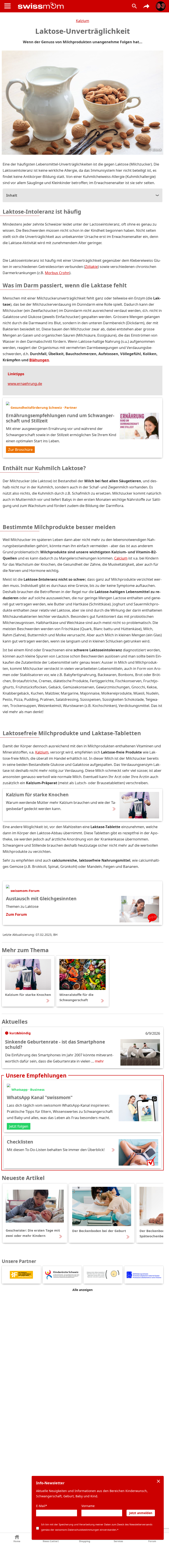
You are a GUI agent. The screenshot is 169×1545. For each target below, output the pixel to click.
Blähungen (39, 359)
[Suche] (134, 6)
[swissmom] (70, 5)
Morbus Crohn (57, 272)
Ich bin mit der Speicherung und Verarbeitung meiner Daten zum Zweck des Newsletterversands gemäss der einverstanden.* (96, 1527)
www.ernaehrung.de (25, 383)
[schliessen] (158, 1481)
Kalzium (82, 20)
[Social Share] (146, 6)
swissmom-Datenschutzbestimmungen (77, 1529)
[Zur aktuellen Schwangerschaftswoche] (160, 6)
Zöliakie (91, 266)
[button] (17, 1539)
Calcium (120, 558)
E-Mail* (41, 1506)
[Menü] (7, 6)
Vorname (88, 1506)
